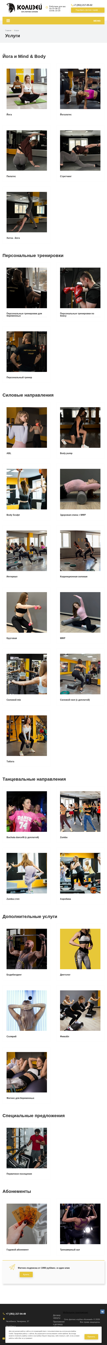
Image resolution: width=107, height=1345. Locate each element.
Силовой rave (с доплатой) (75, 700)
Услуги (16, 31)
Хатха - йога (13, 238)
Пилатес (11, 176)
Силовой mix (14, 700)
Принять (91, 1337)
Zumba (63, 837)
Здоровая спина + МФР (73, 515)
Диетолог (65, 975)
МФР (62, 638)
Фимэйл (64, 1036)
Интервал (12, 577)
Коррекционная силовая (73, 577)
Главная (8, 31)
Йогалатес (66, 115)
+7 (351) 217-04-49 (16, 1314)
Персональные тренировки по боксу (77, 315)
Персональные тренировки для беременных (24, 315)
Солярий (11, 1036)
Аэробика (65, 899)
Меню (97, 21)
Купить (26, 1274)
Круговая (12, 638)
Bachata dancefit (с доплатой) (23, 837)
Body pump (66, 453)
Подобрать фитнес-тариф (86, 10)
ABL (9, 453)
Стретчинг (66, 176)
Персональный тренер (19, 377)
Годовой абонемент (18, 1250)
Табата (10, 761)
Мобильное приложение (75, 1312)
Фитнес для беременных (20, 1098)
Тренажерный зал (70, 1250)
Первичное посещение (19, 1174)
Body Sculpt (13, 515)
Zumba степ (13, 899)
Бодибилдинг (14, 975)
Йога (9, 115)
